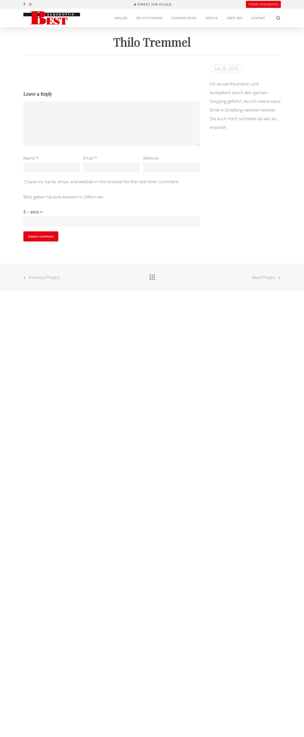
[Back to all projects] (152, 276)
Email (90, 158)
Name (30, 158)
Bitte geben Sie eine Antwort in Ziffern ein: (64, 197)
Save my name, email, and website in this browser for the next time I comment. (103, 181)
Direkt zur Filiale (155, 4)
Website (151, 158)
